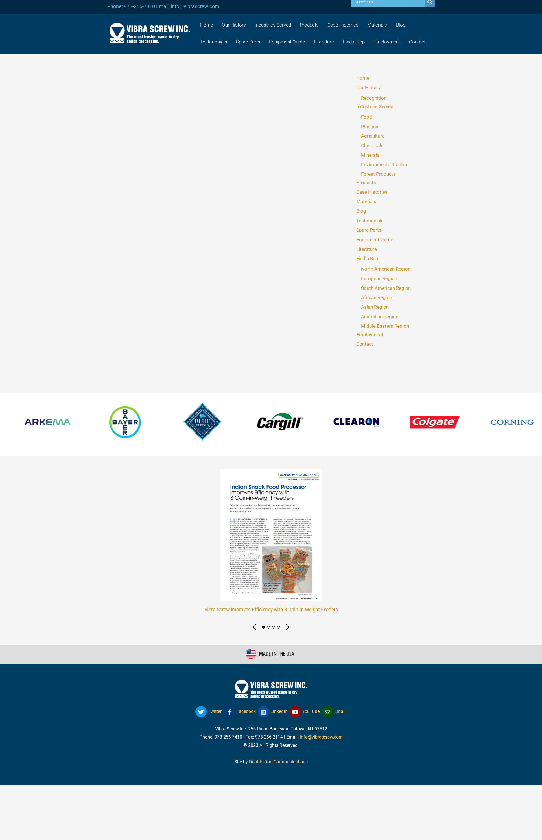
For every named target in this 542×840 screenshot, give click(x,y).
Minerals (370, 155)
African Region (376, 297)
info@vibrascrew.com (321, 737)
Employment (386, 42)
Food (366, 117)
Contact (417, 42)
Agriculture (372, 136)
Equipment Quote (287, 42)
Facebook (245, 711)
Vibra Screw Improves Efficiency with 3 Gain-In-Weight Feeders (271, 609)
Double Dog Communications (278, 762)
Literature (324, 42)
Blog (400, 25)
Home (206, 25)
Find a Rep (354, 42)
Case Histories (343, 25)
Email (339, 711)
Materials (377, 25)
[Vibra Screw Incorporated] (149, 40)
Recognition (373, 98)
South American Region (386, 288)
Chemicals (372, 145)
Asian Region (375, 307)
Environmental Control (384, 164)
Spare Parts (248, 42)
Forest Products (378, 174)
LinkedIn (278, 711)
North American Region (385, 269)
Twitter (214, 711)
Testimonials (213, 42)
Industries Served (273, 25)
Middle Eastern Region (385, 326)
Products (309, 25)
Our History (234, 25)
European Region (379, 278)
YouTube (310, 711)
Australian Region (379, 316)
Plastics (369, 126)
